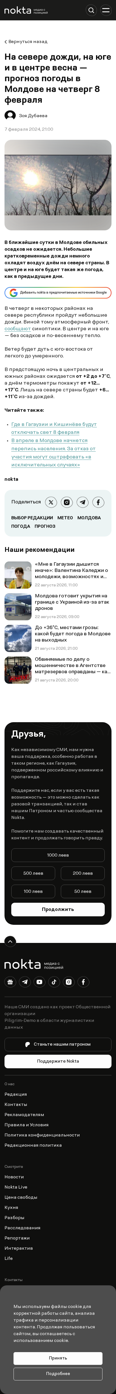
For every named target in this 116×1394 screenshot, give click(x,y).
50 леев (83, 891)
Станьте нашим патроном (62, 1044)
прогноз (45, 526)
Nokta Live (16, 1187)
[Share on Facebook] (98, 502)
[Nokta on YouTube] (39, 983)
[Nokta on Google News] (10, 983)
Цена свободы (21, 1197)
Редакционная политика (33, 1145)
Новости (14, 1177)
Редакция (16, 1094)
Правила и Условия (27, 1125)
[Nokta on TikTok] (54, 983)
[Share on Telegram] (82, 502)
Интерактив (19, 1248)
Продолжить (58, 909)
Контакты (16, 1105)
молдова (89, 518)
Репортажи (17, 1238)
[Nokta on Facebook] (83, 983)
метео (65, 518)
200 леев (83, 873)
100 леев (33, 891)
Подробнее (58, 1374)
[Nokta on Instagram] (68, 983)
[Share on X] (51, 502)
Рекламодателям (24, 1115)
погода (20, 526)
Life (9, 1258)
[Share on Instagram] (66, 502)
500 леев (33, 873)
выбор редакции (32, 518)
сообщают (18, 329)
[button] (91, 10)
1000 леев (58, 855)
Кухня (11, 1208)
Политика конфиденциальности (42, 1135)
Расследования (23, 1228)
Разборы (14, 1218)
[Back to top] (10, 941)
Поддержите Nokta (58, 1061)
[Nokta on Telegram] (24, 983)
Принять (58, 1358)
